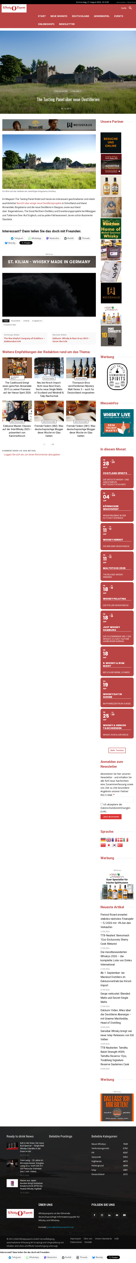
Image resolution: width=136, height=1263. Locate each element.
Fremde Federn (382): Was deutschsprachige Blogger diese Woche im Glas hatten (49, 430)
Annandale (15, 321)
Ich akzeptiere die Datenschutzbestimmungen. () (116, 808)
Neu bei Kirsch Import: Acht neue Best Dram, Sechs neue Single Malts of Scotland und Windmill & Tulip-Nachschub (49, 389)
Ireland (26, 321)
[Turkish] (120, 844)
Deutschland (17, 422)
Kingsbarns (37, 321)
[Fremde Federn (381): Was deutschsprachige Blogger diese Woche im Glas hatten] (81, 411)
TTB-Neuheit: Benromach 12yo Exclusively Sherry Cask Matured (115, 939)
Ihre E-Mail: (108, 794)
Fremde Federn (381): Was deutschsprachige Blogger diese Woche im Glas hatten (81, 430)
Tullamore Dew (9, 325)
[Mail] (117, 1215)
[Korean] (114, 844)
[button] (127, 8)
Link (103, 811)
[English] (109, 839)
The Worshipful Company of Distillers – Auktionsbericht (24, 340)
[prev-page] (44, 444)
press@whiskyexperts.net (60, 1227)
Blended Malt (15, 378)
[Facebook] (94, 1215)
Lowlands (76, 91)
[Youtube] (124, 1215)
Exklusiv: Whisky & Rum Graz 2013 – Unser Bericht (71, 340)
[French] (114, 839)
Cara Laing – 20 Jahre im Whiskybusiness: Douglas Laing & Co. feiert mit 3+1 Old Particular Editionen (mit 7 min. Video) (32, 1166)
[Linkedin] (109, 1215)
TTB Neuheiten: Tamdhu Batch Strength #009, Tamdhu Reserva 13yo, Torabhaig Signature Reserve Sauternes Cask (115, 1056)
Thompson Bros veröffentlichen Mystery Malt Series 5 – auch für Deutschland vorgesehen (81, 387)
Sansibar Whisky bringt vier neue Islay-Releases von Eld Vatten (117, 1035)
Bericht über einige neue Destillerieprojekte (39, 203)
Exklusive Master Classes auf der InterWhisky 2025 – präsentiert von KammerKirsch (17, 430)
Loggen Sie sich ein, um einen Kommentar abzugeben (32, 454)
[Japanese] (109, 844)
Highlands (49, 379)
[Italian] (126, 839)
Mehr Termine (117, 750)
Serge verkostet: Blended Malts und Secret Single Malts (115, 998)
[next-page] (52, 444)
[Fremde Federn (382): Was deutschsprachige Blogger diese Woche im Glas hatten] (49, 411)
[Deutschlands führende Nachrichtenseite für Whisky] (17, 8)
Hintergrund (61, 91)
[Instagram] (102, 1215)
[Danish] (120, 839)
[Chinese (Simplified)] (103, 844)
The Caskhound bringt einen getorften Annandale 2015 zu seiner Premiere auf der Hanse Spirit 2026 (17, 387)
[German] (103, 839)
